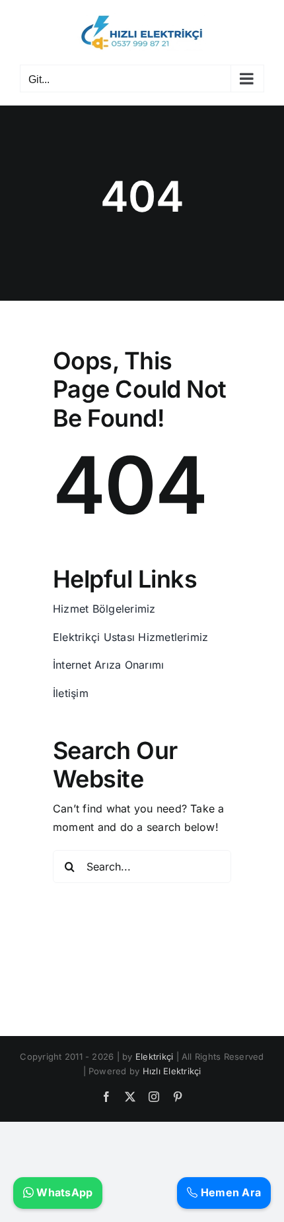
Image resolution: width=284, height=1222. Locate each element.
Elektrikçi (154, 1056)
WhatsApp (63, 1192)
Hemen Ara (229, 1192)
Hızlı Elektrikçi (172, 1071)
